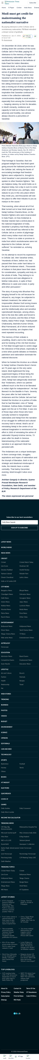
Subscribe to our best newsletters (19, 517)
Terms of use (30, 988)
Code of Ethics (31, 996)
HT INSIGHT (5, 782)
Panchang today (6, 857)
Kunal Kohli (5, 844)
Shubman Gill (24, 566)
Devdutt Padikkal (6, 570)
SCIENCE (4, 732)
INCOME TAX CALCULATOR (10, 818)
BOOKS (3, 777)
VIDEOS (4, 716)
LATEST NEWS (6, 542)
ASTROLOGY (5, 643)
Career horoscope (25, 848)
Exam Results (5, 664)
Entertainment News (8, 882)
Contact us (17, 988)
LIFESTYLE (4, 669)
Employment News (26, 660)
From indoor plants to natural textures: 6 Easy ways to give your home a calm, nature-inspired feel (9, 920)
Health (3, 681)
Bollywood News (6, 626)
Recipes (22, 681)
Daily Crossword (25, 808)
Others (3, 771)
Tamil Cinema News (26, 630)
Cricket (19, 7)
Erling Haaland (24, 836)
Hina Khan (4, 836)
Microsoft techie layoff (8, 833)
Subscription (5, 996)
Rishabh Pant (24, 573)
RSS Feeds (17, 1000)
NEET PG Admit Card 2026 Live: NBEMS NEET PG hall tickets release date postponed (28, 976)
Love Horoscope (6, 854)
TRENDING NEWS (7, 823)
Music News (5, 630)
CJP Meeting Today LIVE (28, 857)
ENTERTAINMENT (7, 622)
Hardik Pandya (24, 570)
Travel (21, 684)
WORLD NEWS (6, 547)
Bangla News (24, 882)
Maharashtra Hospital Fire (28, 827)
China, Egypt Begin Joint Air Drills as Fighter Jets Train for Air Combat (28, 919)
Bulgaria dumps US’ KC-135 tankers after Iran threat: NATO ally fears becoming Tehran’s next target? (28, 957)
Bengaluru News (6, 590)
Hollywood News (25, 626)
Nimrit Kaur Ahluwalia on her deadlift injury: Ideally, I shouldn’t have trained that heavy (9, 957)
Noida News (24, 609)
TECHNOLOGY (6, 754)
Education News (25, 664)
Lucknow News (25, 606)
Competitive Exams (7, 660)
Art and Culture (6, 673)
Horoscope (4, 647)
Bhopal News (24, 590)
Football (22, 764)
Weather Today (19, 992)
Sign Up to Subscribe (19, 528)
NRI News (4, 890)
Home (4, 7)
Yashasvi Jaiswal (6, 573)
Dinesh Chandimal (7, 577)
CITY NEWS (5, 587)
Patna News (5, 613)
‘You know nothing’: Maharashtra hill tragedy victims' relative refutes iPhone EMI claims (27, 932)
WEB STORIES (6, 694)
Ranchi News (5, 617)
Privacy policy (6, 992)
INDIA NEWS (5, 553)
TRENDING (5, 699)
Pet (2, 688)
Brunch (22, 673)
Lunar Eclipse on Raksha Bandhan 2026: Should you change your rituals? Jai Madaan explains (28, 945)
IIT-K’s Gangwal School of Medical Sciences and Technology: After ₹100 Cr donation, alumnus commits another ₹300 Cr (8, 906)
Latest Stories (8, 897)
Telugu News (5, 886)
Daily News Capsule (8, 522)
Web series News (7, 638)
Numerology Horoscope (28, 854)
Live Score (4, 566)
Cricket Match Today (26, 562)
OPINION (4, 738)
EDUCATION (5, 652)
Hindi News (23, 886)
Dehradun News (25, 594)
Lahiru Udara (24, 577)
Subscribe (32, 3)
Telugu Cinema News (8, 634)
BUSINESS (4, 705)
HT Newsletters (31, 992)
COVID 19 (4, 799)
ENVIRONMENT (6, 727)
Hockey (3, 768)
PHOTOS (4, 710)
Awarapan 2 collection (27, 844)
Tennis (22, 768)
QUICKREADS (6, 793)
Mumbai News (6, 609)
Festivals (22, 677)
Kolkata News (5, 606)
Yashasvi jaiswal (25, 840)
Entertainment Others (27, 638)
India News (28, 7)
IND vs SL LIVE (6, 840)
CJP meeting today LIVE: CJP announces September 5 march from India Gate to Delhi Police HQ (9, 976)
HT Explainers (24, 890)
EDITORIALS (5, 743)
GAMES (3, 804)
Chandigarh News (7, 594)
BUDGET (4, 721)
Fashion (3, 677)
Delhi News (5, 598)
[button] (2, 2)
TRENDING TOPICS (8, 867)
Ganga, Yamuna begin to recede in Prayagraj (27, 902)
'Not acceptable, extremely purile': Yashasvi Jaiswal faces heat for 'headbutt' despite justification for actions (9, 933)
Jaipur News (24, 602)
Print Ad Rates (18, 996)
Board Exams (24, 656)
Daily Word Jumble (7, 812)
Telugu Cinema (24, 878)
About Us (4, 988)
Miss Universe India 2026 (28, 833)
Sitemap (4, 1000)
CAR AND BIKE (6, 749)
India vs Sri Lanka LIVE (8, 581)
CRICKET (4, 558)
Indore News (5, 602)
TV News (22, 634)
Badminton (4, 764)
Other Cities (24, 617)
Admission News (6, 656)
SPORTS (4, 760)
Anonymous (8, 40)
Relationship (5, 684)
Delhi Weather (6, 861)
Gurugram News (25, 598)
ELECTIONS (5, 788)
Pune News (23, 613)
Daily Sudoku (5, 808)
